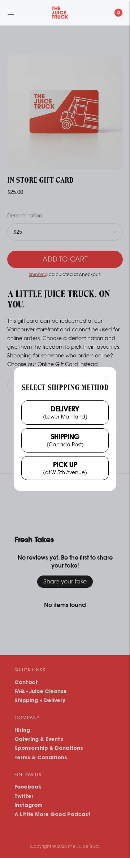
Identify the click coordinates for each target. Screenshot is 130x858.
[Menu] (10, 12)
